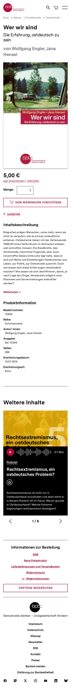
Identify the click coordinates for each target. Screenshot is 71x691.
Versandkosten (14, 181)
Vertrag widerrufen (35, 588)
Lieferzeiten (33, 181)
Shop (6, 17)
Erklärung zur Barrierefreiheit (35, 672)
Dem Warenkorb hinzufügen (38, 202)
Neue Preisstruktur (35, 560)
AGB (35, 554)
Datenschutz (35, 630)
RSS (35, 648)
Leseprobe (13, 214)
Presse (35, 660)
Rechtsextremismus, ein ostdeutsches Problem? (31, 472)
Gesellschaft (53, 17)
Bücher (17, 17)
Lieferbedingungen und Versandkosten (35, 566)
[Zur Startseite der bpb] (14, 11)
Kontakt (35, 654)
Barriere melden (35, 666)
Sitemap (35, 636)
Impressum (35, 624)
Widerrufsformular (37, 578)
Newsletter (35, 642)
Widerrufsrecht (35, 572)
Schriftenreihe (33, 17)
